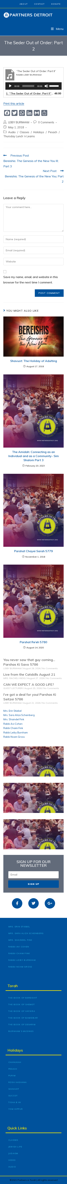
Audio (12, 132)
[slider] (54, 85)
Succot (13, 1095)
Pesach (52, 132)
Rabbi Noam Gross (14, 736)
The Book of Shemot (21, 1004)
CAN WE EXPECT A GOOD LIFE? (28, 684)
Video (12, 1160)
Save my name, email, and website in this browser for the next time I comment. (30, 279)
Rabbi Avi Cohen (13, 723)
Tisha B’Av (14, 1102)
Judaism (13, 1153)
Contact (39, 4)
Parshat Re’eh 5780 (33, 642)
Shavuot (13, 1089)
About (24, 4)
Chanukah (14, 1062)
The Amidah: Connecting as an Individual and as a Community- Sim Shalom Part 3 (33, 456)
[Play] (10, 86)
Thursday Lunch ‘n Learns (19, 136)
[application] (33, 86)
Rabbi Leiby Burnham (15, 732)
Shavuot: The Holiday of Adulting (33, 361)
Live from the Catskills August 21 (29, 674)
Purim (12, 1075)
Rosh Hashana (17, 1082)
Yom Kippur (15, 1109)
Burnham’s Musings (21, 1031)
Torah (12, 985)
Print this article (13, 103)
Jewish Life (15, 1147)
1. (30, 93)
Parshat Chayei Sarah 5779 (33, 551)
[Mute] (46, 86)
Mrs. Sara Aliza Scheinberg (19, 715)
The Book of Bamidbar (23, 1018)
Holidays (38, 132)
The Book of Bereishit (22, 998)
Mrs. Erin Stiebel (12, 710)
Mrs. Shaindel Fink (13, 719)
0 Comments (46, 122)
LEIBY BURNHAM (18, 122)
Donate (55, 4)
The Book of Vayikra (21, 1011)
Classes (24, 132)
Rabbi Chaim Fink (13, 728)
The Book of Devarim (22, 1024)
